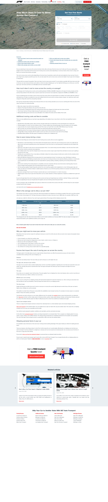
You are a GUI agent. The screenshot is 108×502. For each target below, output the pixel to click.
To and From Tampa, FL (21, 415)
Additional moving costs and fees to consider (28, 61)
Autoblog (59, 2)
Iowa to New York (58, 415)
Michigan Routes (77, 413)
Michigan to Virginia (77, 418)
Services (33, 2)
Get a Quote (72, 40)
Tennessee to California (41, 420)
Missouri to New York (59, 420)
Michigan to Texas (77, 422)
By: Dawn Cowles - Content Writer (23, 20)
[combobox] (64, 18)
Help (63, 2)
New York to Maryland (59, 417)
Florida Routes (20, 413)
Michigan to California (40, 417)
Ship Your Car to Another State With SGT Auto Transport (54, 410)
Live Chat (47, 338)
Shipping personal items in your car (58, 63)
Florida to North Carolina (21, 417)
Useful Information (28, 50)
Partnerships (45, 2)
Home (17, 50)
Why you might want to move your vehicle (60, 58)
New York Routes (58, 413)
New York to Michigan (78, 415)
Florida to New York (20, 420)
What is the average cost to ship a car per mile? (29, 65)
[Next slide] (92, 388)
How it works (27, 2)
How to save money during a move (26, 63)
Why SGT (54, 2)
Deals (49, 2)
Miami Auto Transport (21, 422)
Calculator (38, 2)
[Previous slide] (15, 388)
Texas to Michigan (77, 420)
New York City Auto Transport (60, 422)
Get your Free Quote (21, 227)
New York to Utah (58, 418)
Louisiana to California (40, 418)
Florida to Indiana (20, 418)
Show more (21, 401)
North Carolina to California (41, 415)
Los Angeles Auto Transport (42, 422)
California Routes (40, 413)
